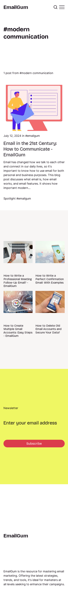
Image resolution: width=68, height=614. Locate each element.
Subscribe (34, 443)
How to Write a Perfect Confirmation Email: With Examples (49, 279)
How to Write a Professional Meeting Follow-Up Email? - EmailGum (17, 281)
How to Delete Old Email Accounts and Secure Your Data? (48, 329)
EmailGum (15, 7)
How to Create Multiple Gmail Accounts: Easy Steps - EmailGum (17, 331)
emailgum (33, 135)
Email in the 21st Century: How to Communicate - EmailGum (30, 149)
